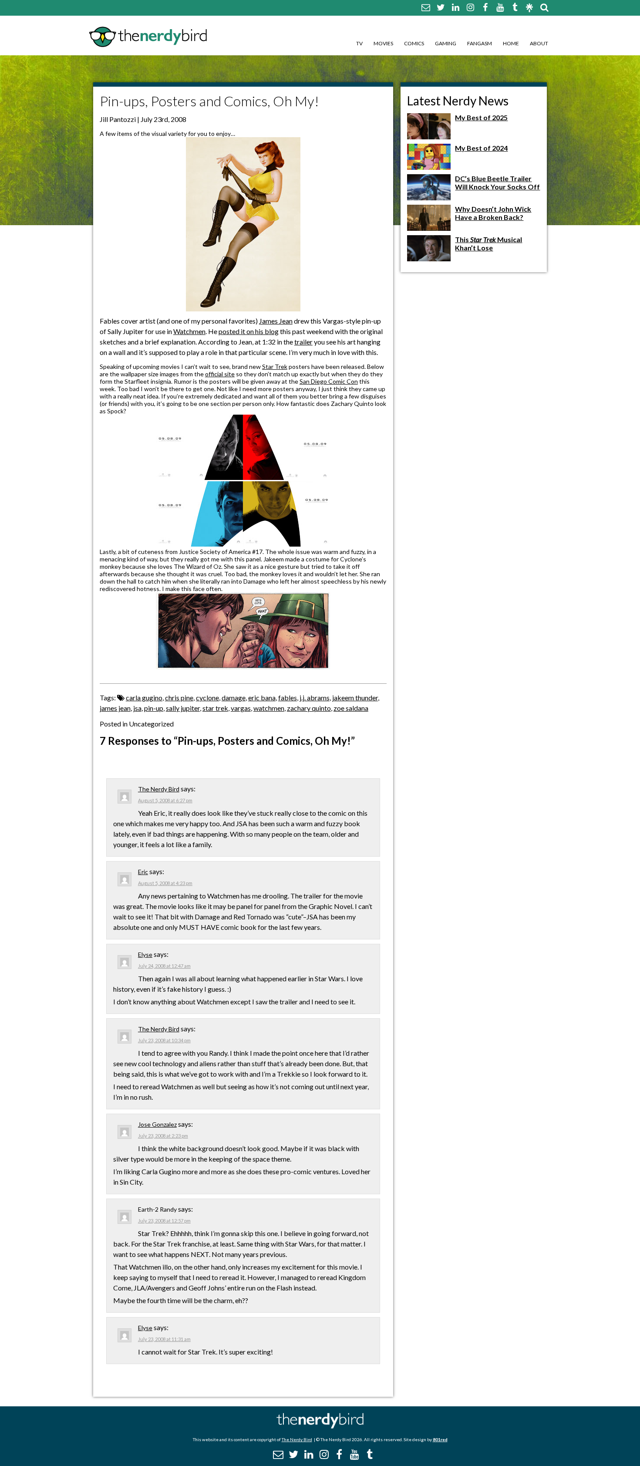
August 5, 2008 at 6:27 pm (165, 800)
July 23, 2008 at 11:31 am (164, 1339)
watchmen (268, 708)
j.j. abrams (315, 697)
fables (287, 697)
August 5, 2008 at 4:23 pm (165, 883)
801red (440, 1439)
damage (234, 697)
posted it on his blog (249, 331)
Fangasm (479, 43)
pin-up (153, 708)
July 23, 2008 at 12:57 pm (164, 1220)
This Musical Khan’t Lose (488, 243)
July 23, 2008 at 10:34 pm (164, 1040)
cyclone (207, 697)
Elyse (145, 954)
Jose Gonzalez (157, 1124)
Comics (414, 43)
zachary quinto (309, 708)
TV (359, 43)
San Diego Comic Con (329, 381)
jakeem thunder (355, 697)
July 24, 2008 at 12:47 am (164, 966)
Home (511, 43)
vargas (241, 708)
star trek (215, 708)
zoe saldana (350, 708)
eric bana (262, 697)
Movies (383, 43)
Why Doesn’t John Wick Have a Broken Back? (493, 213)
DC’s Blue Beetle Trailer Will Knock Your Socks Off (497, 182)
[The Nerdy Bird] (320, 1426)
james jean (115, 708)
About (539, 43)
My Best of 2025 (481, 117)
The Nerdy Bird (158, 789)
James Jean (276, 321)
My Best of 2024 (481, 148)
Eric (143, 871)
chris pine (179, 697)
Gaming (445, 43)
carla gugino (144, 697)
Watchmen (189, 331)
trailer (303, 342)
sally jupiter (183, 708)
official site (220, 374)
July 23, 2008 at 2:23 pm (163, 1135)
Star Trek (274, 366)
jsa (137, 708)
